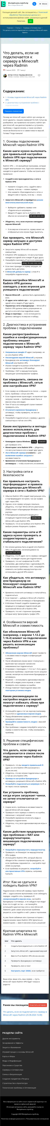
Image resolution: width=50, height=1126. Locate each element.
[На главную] (3, 4)
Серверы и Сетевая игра (12, 1070)
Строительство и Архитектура (15, 1083)
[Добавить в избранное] (39, 75)
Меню (44, 4)
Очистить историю (38, 1005)
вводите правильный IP (32, 765)
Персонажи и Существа (12, 1065)
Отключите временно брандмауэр (20, 410)
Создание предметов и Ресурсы (15, 1079)
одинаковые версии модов (29, 714)
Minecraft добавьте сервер (18, 272)
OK (30, 21)
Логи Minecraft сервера (15, 453)
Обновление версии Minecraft (18, 653)
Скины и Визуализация (12, 1074)
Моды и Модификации (11, 1061)
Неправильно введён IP (16, 352)
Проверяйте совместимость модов (21, 722)
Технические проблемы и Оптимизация (19, 1088)
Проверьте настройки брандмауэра (21, 778)
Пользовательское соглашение (37, 1119)
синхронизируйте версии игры (17, 899)
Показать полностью (13, 111)
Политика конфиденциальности (13, 1119)
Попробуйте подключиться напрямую (22, 784)
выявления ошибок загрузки (18, 455)
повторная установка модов (18, 690)
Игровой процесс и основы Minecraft (18, 1052)
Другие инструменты (11, 1038)
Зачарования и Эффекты (12, 1043)
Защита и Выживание (11, 1047)
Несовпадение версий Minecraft (19, 357)
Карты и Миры (8, 1056)
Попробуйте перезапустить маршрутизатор (25, 850)
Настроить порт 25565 (21, 971)
